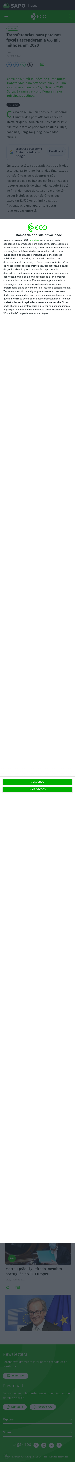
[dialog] (37, 731)
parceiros (34, 240)
